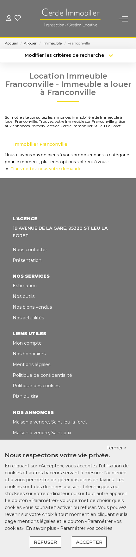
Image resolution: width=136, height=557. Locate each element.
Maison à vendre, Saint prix (42, 433)
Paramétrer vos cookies (86, 528)
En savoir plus (41, 528)
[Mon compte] (8, 19)
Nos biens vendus (32, 307)
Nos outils (23, 296)
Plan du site (26, 396)
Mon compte (27, 343)
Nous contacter (30, 249)
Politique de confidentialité (42, 375)
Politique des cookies (36, 385)
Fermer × (116, 448)
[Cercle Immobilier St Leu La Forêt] (70, 19)
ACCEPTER (89, 542)
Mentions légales (31, 364)
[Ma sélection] (18, 19)
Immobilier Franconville (40, 144)
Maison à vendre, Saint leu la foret (50, 422)
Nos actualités (28, 318)
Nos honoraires (29, 354)
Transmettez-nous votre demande (46, 168)
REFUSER (45, 542)
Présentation (27, 260)
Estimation (25, 285)
